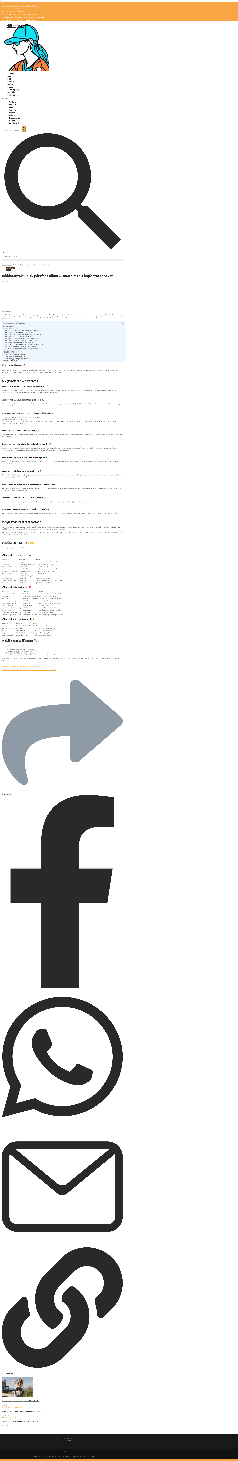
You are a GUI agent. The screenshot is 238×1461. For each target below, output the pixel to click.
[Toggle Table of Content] (121, 323)
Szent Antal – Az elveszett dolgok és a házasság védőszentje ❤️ (23, 334)
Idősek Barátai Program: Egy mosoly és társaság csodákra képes (21, 666)
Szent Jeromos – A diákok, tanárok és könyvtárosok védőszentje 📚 (24, 344)
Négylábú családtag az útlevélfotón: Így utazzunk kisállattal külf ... (20, 1401)
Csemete (10, 82)
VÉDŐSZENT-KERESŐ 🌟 (10, 352)
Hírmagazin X (90, 1456)
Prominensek (12, 95)
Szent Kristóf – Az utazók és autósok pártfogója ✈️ (19, 332)
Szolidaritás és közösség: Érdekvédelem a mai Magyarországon (20, 1421)
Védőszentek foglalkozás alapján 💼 (15, 354)
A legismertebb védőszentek (11, 328)
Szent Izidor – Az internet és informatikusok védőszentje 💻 (22, 338)
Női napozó (15, 25)
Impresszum (68, 1440)
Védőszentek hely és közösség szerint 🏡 (17, 358)
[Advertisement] (62, 297)
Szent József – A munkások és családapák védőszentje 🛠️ (21, 330)
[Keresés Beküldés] (24, 129)
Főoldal (4, 265)
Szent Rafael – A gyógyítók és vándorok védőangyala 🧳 (21, 340)
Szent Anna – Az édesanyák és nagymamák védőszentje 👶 (22, 348)
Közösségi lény (13, 89)
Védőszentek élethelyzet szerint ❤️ (15, 356)
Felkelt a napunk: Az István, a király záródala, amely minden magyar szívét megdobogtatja (29, 670)
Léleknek (10, 76)
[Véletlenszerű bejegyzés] (2, 258)
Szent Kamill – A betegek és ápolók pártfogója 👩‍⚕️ (19, 342)
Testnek (10, 74)
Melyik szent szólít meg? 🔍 (11, 360)
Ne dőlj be (11, 92)
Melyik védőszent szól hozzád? (12, 350)
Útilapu (10, 87)
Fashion (10, 84)
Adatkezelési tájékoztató (68, 1438)
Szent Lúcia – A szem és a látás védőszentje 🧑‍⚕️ (18, 336)
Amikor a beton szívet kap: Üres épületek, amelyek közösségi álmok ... (22, 1411)
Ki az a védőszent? (8, 326)
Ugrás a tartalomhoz (6, 1)
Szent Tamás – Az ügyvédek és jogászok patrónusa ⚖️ (20, 346)
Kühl (9, 79)
